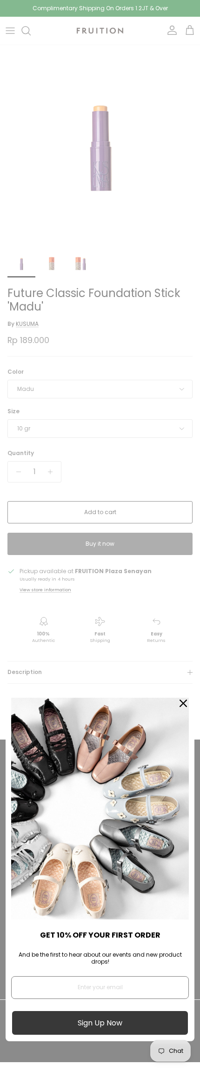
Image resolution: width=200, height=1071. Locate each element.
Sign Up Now (100, 1023)
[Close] (183, 703)
